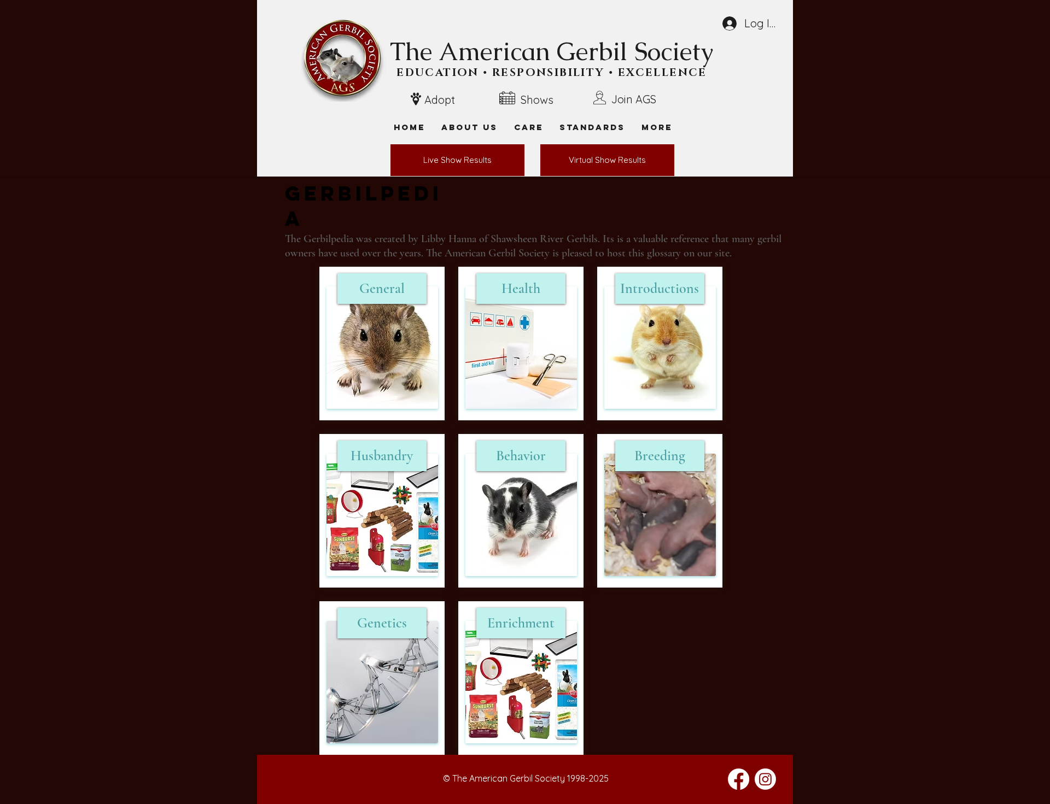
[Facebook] (738, 779)
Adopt (439, 100)
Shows (537, 100)
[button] (656, 127)
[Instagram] (765, 779)
